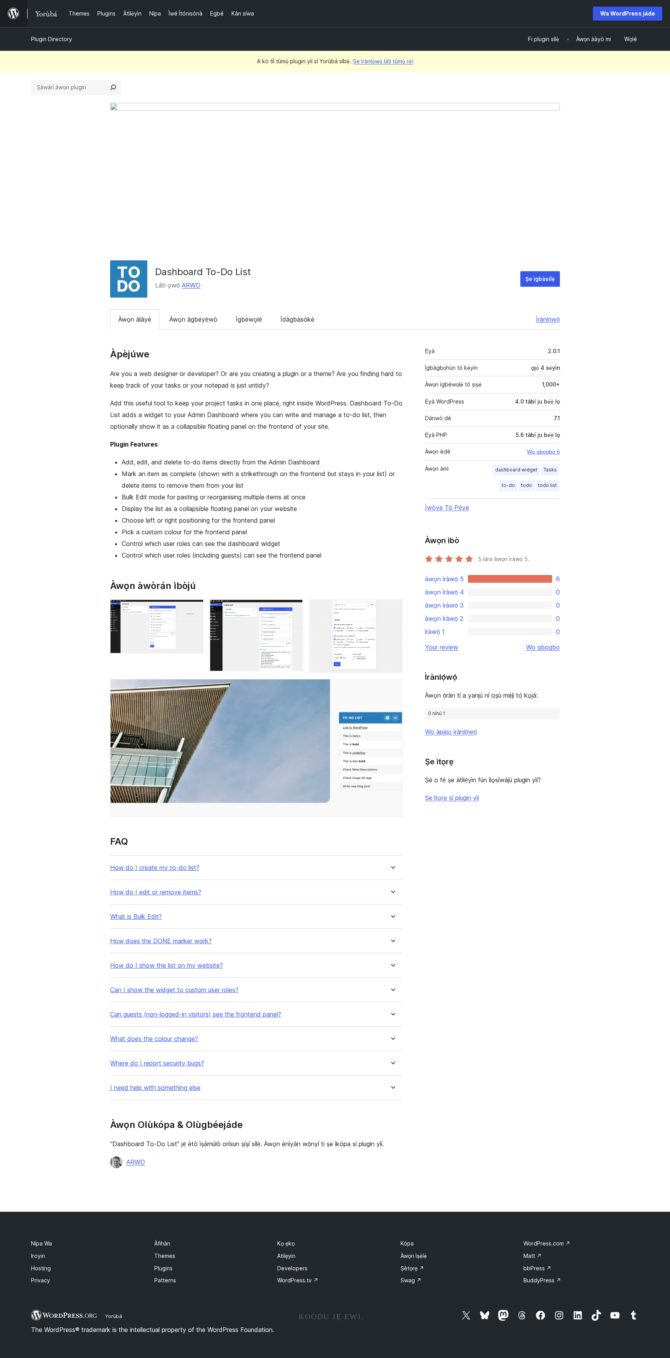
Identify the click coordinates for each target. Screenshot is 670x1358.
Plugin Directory (51, 39)
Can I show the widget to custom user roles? (174, 990)
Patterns (165, 1280)
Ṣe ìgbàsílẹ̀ (540, 278)
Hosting (41, 1268)
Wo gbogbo (543, 647)
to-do (508, 485)
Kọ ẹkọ (286, 1243)
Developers (292, 1268)
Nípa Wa (41, 1243)
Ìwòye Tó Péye (447, 507)
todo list (547, 485)
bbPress (537, 1268)
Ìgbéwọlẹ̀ (249, 319)
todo (526, 485)
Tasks (550, 470)
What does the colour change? (154, 1039)
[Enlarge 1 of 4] (193, 610)
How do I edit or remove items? (155, 892)
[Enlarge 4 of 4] (392, 689)
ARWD (191, 285)
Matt (532, 1255)
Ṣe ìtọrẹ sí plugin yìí (452, 798)
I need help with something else (155, 1087)
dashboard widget (516, 470)
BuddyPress (542, 1280)
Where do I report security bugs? (157, 1063)
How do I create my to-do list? (154, 867)
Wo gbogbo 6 (543, 452)
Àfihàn (162, 1243)
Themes (164, 1255)
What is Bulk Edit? (136, 916)
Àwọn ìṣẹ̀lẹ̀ (414, 1255)
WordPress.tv (297, 1280)
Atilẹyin (286, 1255)
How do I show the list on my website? (166, 965)
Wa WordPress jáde (627, 13)
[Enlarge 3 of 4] (392, 610)
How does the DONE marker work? (161, 941)
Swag (411, 1280)
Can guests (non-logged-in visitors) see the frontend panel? (195, 1014)
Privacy (40, 1280)
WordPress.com (546, 1243)
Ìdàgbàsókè (297, 319)
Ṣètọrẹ (412, 1268)
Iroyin (38, 1255)
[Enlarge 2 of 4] (292, 610)
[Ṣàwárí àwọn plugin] (113, 87)
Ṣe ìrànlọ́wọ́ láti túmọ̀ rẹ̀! (383, 61)
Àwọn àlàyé (134, 319)
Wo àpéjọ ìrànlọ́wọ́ (451, 732)
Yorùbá (113, 1316)
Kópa (407, 1243)
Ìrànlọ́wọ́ (548, 319)
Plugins (163, 1268)
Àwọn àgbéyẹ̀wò (193, 319)
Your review (441, 647)
